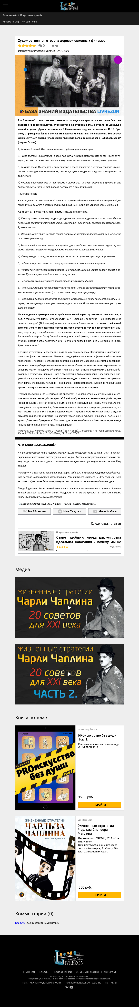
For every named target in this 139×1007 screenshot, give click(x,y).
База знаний (10, 15)
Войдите (20, 923)
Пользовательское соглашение (83, 982)
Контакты (111, 982)
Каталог (44, 972)
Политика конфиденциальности (42, 982)
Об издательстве (88, 972)
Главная (29, 972)
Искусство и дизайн (31, 15)
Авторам (110, 972)
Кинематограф (11, 21)
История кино (29, 21)
